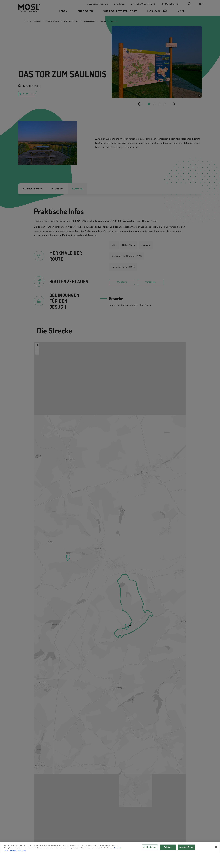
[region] (110, 847)
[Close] (216, 847)
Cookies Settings (149, 847)
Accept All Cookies (186, 847)
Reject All (168, 847)
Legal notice (21, 850)
